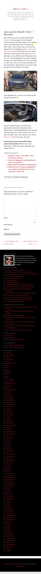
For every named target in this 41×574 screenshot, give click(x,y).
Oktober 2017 (9, 402)
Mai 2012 (8, 488)
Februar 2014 (9, 450)
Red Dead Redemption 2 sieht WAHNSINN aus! (19, 285)
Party (6, 367)
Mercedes (7, 58)
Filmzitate (8, 357)
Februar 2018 (9, 396)
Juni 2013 (8, 467)
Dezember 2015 (10, 421)
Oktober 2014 (9, 436)
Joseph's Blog (9, 337)
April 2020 (8, 385)
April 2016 (8, 419)
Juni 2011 (8, 503)
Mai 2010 (8, 528)
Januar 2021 (9, 381)
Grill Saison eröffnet (11, 280)
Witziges (7, 374)
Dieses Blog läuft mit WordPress (14, 564)
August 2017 (9, 406)
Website (6, 229)
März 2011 (8, 509)
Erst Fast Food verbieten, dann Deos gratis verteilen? (21, 293)
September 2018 (10, 390)
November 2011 (10, 498)
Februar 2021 (9, 379)
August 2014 (9, 438)
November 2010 (10, 517)
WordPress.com (20, 566)
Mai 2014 (8, 444)
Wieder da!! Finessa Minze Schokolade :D (22, 165)
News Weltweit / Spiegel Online (14, 347)
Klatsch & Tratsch (10, 363)
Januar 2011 (9, 513)
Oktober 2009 (9, 542)
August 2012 (9, 486)
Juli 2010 (8, 523)
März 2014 (8, 448)
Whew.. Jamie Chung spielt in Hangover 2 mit (18, 330)
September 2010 (10, 519)
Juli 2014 (8, 440)
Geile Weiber (9, 359)
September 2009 (10, 544)
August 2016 (9, 415)
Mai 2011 (8, 505)
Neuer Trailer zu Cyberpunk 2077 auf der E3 (18, 297)
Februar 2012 (9, 494)
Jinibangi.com (9, 335)
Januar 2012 (9, 496)
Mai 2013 (8, 469)
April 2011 (8, 507)
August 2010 (9, 521)
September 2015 (10, 425)
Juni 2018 (8, 394)
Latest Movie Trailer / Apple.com (14, 345)
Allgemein (17, 177)
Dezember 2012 (10, 477)
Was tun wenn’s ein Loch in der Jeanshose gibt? (19, 272)
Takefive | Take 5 (20, 8)
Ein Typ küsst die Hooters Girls (14, 276)
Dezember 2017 (10, 400)
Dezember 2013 (10, 454)
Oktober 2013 (9, 459)
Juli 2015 (8, 429)
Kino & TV (8, 361)
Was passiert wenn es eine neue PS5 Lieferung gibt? (21, 274)
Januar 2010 (9, 536)
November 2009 (10, 540)
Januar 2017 (9, 410)
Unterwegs (24, 177)
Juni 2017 (8, 408)
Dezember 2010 (10, 515)
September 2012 (10, 484)
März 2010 (8, 532)
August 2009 (9, 546)
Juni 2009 (8, 551)
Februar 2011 (9, 511)
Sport (7, 369)
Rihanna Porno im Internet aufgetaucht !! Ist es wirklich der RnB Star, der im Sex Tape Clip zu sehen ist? (22, 169)
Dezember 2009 (10, 538)
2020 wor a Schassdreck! (12, 278)
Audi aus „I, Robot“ (10, 137)
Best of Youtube (10, 355)
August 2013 (9, 463)
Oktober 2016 (9, 413)
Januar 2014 (9, 452)
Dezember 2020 (10, 383)
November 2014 (10, 433)
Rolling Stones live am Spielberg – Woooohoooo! (20, 287)
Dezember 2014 (10, 431)
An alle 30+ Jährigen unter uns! (14, 301)
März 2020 (8, 387)
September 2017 (10, 404)
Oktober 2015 (9, 423)
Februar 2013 (9, 473)
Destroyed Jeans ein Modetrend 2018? (17, 295)
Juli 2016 (8, 417)
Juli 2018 (8, 392)
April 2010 (8, 530)
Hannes (6, 40)
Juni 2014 (8, 442)
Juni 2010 (8, 526)
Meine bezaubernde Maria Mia (14, 339)
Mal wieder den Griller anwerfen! (15, 270)
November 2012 (10, 479)
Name (6, 218)
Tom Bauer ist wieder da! (12, 282)
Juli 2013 (8, 465)
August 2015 (9, 427)
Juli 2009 (8, 549)
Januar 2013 (9, 475)
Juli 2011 (8, 500)
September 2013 (10, 461)
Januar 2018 (9, 398)
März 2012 (8, 492)
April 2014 (8, 446)
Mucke (7, 365)
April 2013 (8, 471)
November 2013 (10, 456)
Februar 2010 (9, 534)
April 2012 (8, 490)
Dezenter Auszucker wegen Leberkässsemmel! (19, 299)
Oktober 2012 (9, 482)
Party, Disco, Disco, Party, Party (14, 315)
